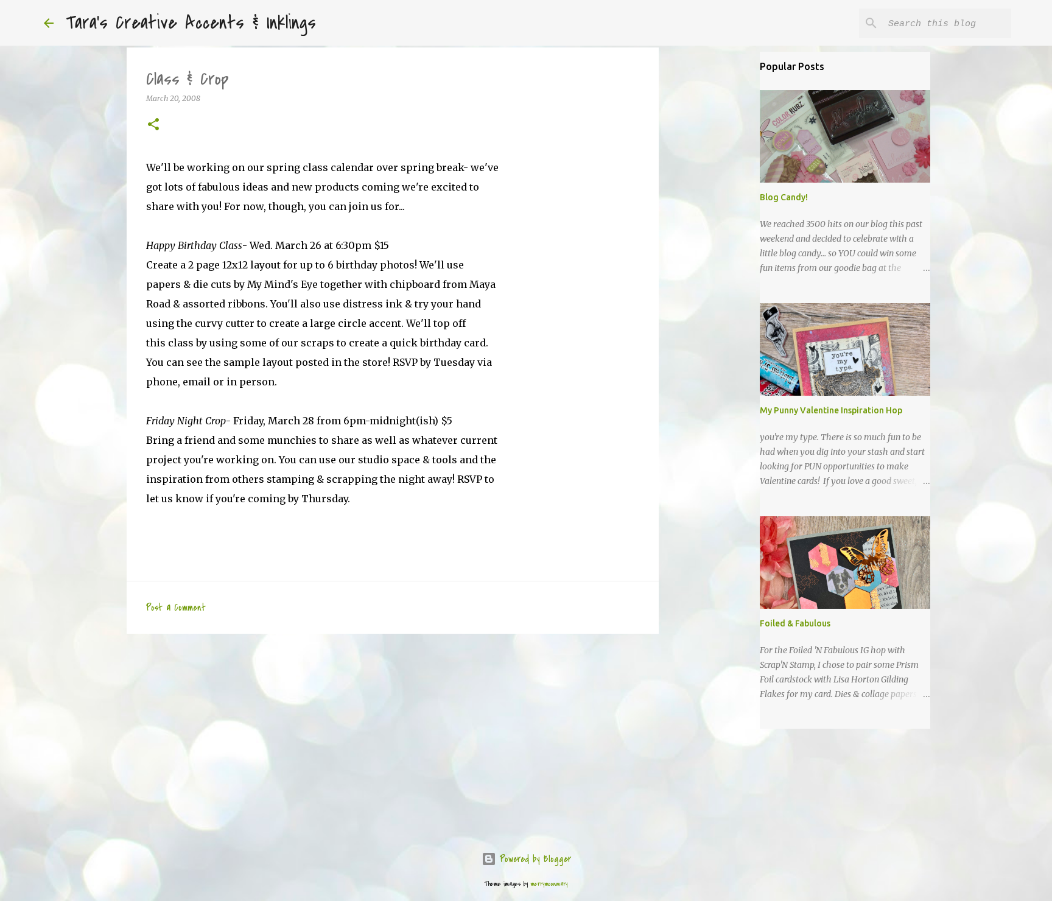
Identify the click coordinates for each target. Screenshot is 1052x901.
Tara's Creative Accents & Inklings (191, 23)
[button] (153, 125)
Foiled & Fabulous (795, 623)
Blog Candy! (784, 197)
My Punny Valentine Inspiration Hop (831, 410)
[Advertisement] (393, 737)
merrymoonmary (548, 883)
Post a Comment (176, 607)
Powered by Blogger (533, 859)
